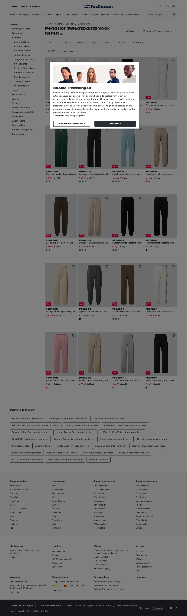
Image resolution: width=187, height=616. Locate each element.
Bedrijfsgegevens (77, 116)
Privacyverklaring (61, 116)
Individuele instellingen (72, 124)
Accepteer (115, 124)
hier (74, 112)
